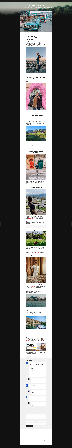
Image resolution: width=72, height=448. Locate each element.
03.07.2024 (33, 385)
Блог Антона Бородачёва (36, 5)
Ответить (31, 375)
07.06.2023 (34, 363)
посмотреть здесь (30, 218)
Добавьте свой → (44, 360)
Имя (26, 420)
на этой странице (36, 252)
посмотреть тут (33, 286)
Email (37, 420)
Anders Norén (40, 446)
